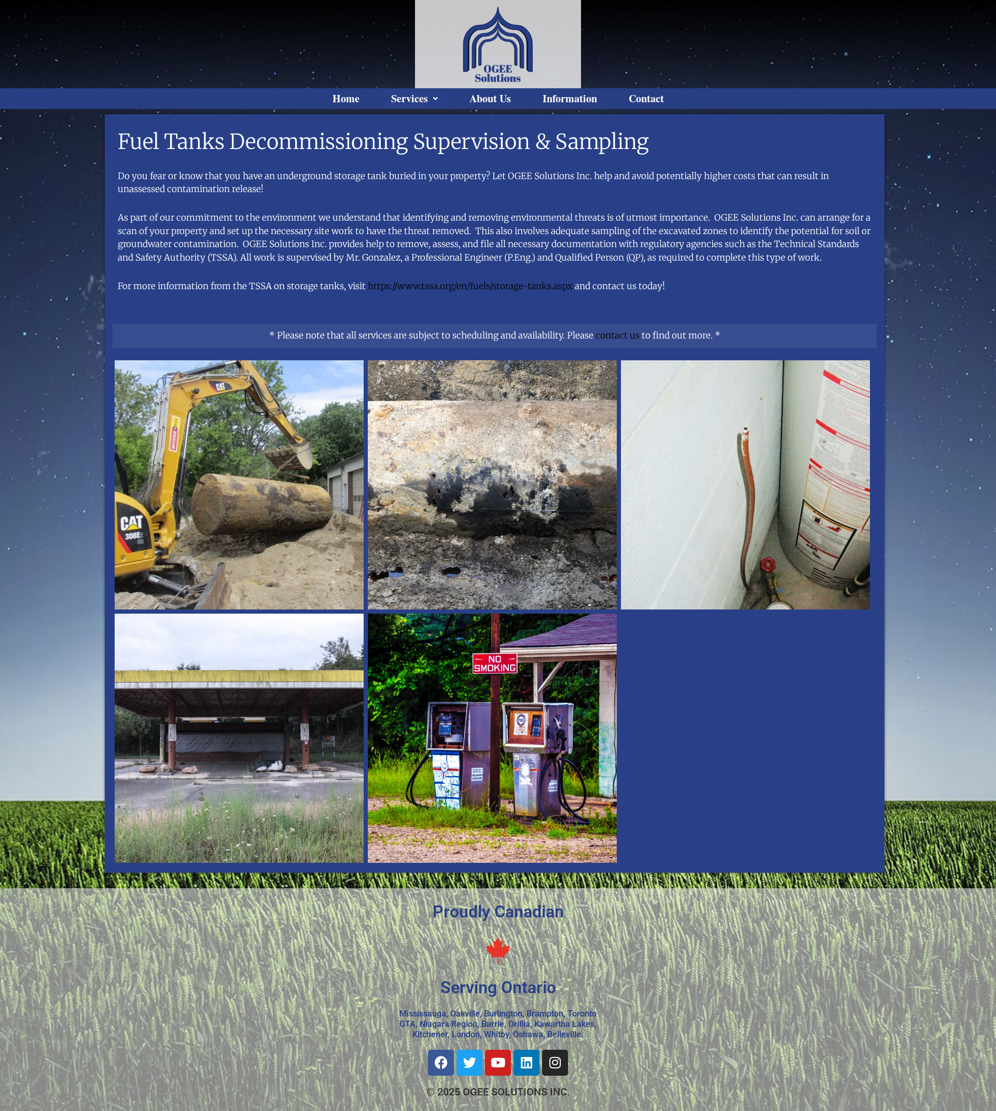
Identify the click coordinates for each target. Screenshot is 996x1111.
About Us (490, 98)
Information (570, 98)
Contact (646, 98)
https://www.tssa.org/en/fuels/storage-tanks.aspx (470, 286)
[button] (414, 98)
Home (346, 98)
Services (409, 98)
